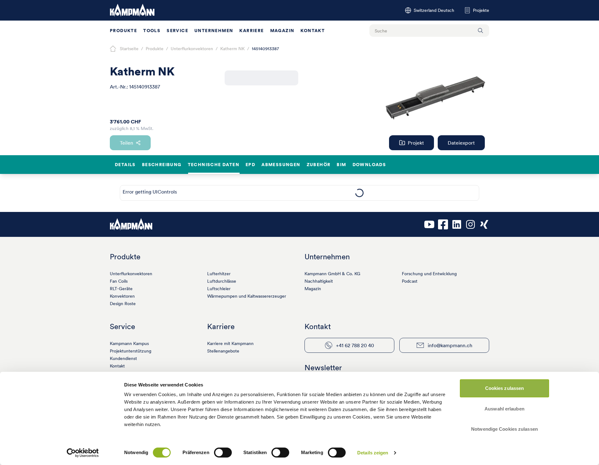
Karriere (251, 30)
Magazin (282, 30)
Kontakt (312, 30)
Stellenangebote (223, 351)
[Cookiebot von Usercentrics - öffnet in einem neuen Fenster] (83, 453)
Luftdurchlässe (221, 281)
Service (177, 30)
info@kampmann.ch (450, 345)
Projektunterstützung (130, 351)
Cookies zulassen (504, 388)
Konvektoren (122, 296)
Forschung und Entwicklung (429, 273)
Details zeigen (372, 452)
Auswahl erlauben (504, 408)
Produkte (123, 30)
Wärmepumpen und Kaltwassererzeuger (246, 296)
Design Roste (123, 303)
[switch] (223, 453)
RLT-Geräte (121, 288)
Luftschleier (219, 288)
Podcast (409, 281)
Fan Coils (119, 281)
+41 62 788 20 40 (355, 345)
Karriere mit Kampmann (230, 343)
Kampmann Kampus (129, 343)
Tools (151, 30)
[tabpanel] (359, 193)
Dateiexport (461, 143)
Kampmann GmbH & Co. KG (332, 273)
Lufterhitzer (219, 273)
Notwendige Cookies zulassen (504, 429)
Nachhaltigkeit (318, 281)
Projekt (416, 143)
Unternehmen (213, 30)
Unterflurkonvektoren (131, 273)
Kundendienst (123, 358)
